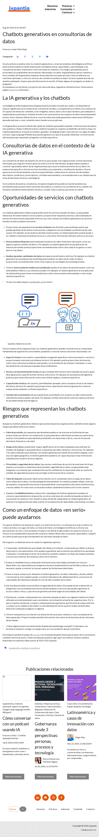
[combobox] (14, 809)
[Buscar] (23, 809)
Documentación (85, 703)
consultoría (35, 648)
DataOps (39, 703)
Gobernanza (40, 706)
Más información (13, 776)
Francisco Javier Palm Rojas (15, 49)
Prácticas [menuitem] (53, 809)
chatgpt (6, 709)
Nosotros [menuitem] (41, 809)
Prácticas (67, 6)
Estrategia (86, 706)
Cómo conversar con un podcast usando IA (17, 724)
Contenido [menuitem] (77, 809)
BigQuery (39, 709)
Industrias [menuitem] (65, 809)
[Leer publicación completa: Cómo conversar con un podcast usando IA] (17, 688)
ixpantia (12, 90)
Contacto (67, 12)
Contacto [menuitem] (90, 809)
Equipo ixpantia (74, 706)
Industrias (50, 9)
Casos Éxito (72, 703)
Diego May (80, 737)
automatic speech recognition (16, 706)
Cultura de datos (54, 706)
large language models (20, 709)
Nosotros (52, 6)
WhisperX (7, 712)
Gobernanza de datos (44, 712)
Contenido (66, 9)
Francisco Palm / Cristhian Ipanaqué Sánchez (14, 736)
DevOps (50, 715)
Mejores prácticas (52, 703)
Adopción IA (49, 709)
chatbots (25, 648)
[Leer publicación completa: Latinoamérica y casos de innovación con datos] (81, 688)
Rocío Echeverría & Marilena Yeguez (51, 760)
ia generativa (14, 648)
